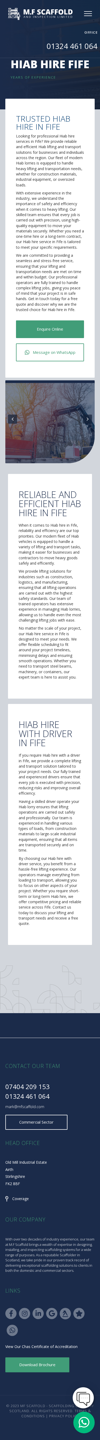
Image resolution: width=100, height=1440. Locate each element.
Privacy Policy (64, 1416)
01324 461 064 (72, 46)
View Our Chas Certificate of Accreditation (41, 1346)
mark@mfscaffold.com (24, 1106)
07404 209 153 (27, 1086)
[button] (50, 329)
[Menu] (88, 13)
